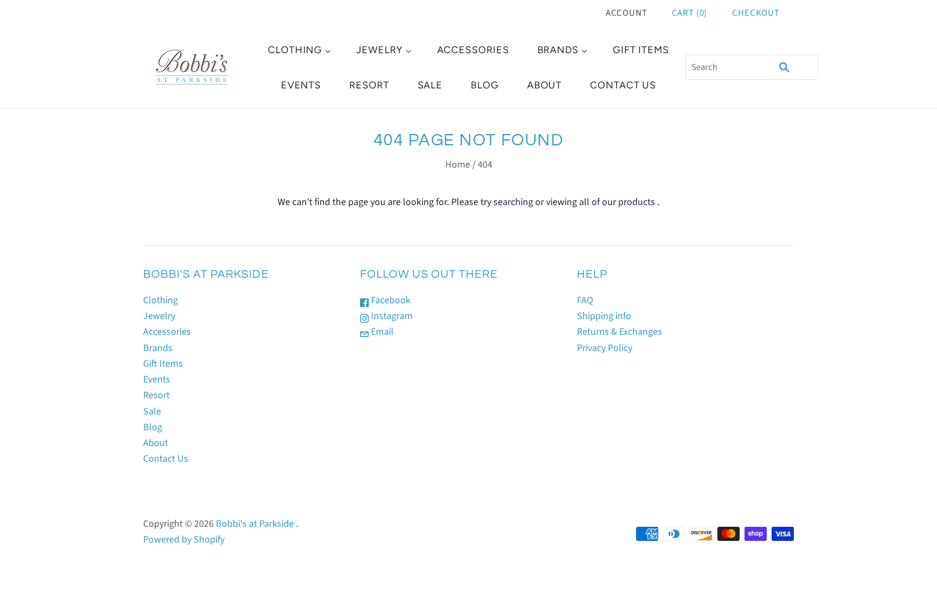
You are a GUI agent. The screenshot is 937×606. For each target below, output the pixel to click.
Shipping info (604, 316)
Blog (485, 85)
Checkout (756, 13)
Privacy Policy (604, 348)
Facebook (389, 300)
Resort (369, 85)
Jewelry (379, 50)
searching (513, 202)
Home (457, 164)
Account (626, 13)
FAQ (585, 300)
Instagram (391, 316)
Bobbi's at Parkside (255, 524)
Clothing (295, 50)
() (690, 13)
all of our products (617, 202)
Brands (558, 50)
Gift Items (641, 50)
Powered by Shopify (183, 539)
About (544, 85)
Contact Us (623, 85)
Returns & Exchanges (619, 332)
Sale (430, 85)
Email (381, 332)
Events (301, 85)
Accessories (473, 50)
